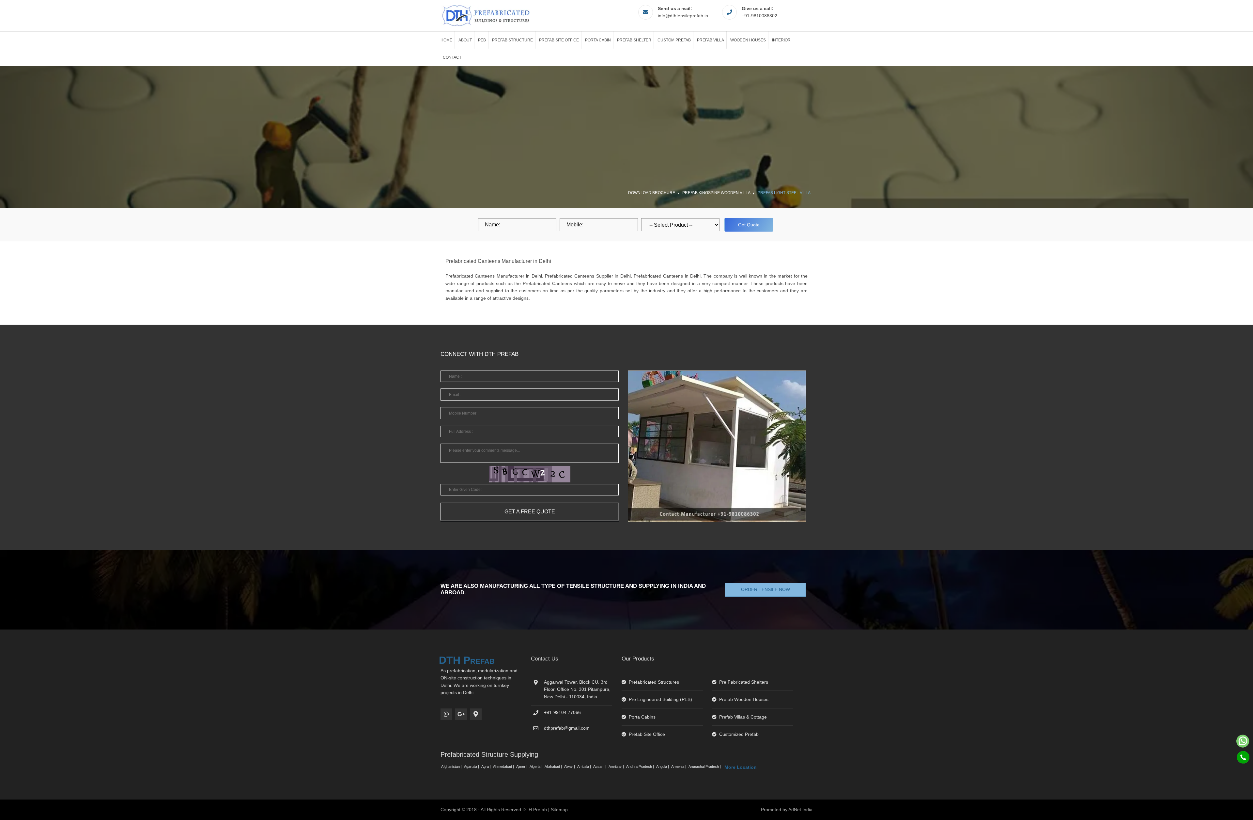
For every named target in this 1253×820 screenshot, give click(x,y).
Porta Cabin (598, 40)
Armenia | (679, 766)
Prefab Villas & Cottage (743, 717)
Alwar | (570, 766)
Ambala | (584, 766)
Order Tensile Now (765, 589)
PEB (482, 40)
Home (446, 40)
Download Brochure (651, 192)
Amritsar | (617, 766)
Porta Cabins (642, 717)
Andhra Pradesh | (640, 766)
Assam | (600, 766)
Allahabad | (554, 766)
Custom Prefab (674, 40)
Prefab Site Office (559, 40)
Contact (452, 57)
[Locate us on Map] (476, 714)
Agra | (486, 766)
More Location (740, 767)
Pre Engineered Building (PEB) (660, 699)
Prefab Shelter (634, 40)
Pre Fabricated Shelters (743, 682)
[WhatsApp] (446, 714)
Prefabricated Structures (654, 682)
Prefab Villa (710, 40)
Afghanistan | (452, 766)
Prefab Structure (512, 40)
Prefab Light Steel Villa (784, 192)
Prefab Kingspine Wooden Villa (716, 192)
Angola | (663, 766)
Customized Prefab (739, 734)
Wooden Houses (748, 40)
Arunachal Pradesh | (705, 766)
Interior (781, 40)
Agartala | (472, 766)
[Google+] (461, 714)
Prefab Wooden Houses (743, 699)
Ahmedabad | (504, 766)
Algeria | (536, 766)
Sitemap (559, 809)
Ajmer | (522, 766)
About (465, 40)
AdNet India (800, 809)
